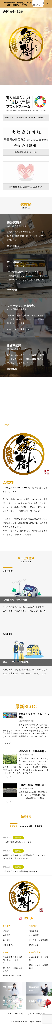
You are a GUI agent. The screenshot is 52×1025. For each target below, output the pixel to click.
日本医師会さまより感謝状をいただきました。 (23, 871)
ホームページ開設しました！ (12, 969)
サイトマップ (20, 1014)
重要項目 (38, 826)
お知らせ (7, 952)
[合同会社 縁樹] (26, 896)
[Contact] (26, 918)
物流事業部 (34, 931)
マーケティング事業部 (38, 940)
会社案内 (7, 926)
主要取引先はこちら (38, 4)
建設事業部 (34, 945)
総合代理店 (7, 571)
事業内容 (33, 926)
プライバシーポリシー (36, 1014)
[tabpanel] (26, 46)
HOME (9, 1014)
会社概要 (7, 940)
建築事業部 (7, 634)
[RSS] (31, 918)
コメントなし (8, 743)
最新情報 (13, 826)
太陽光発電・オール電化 (38, 958)
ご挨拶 (6, 931)
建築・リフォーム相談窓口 (38, 966)
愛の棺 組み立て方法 (12, 975)
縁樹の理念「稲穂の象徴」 (33, 751)
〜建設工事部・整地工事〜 (33, 785)
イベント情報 (26, 826)
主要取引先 (7, 945)
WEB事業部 (34, 935)
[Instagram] (20, 918)
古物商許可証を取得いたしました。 (18, 842)
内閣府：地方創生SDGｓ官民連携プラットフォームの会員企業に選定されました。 (25, 857)
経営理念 (7, 935)
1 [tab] (26, 81)
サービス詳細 (34, 952)
